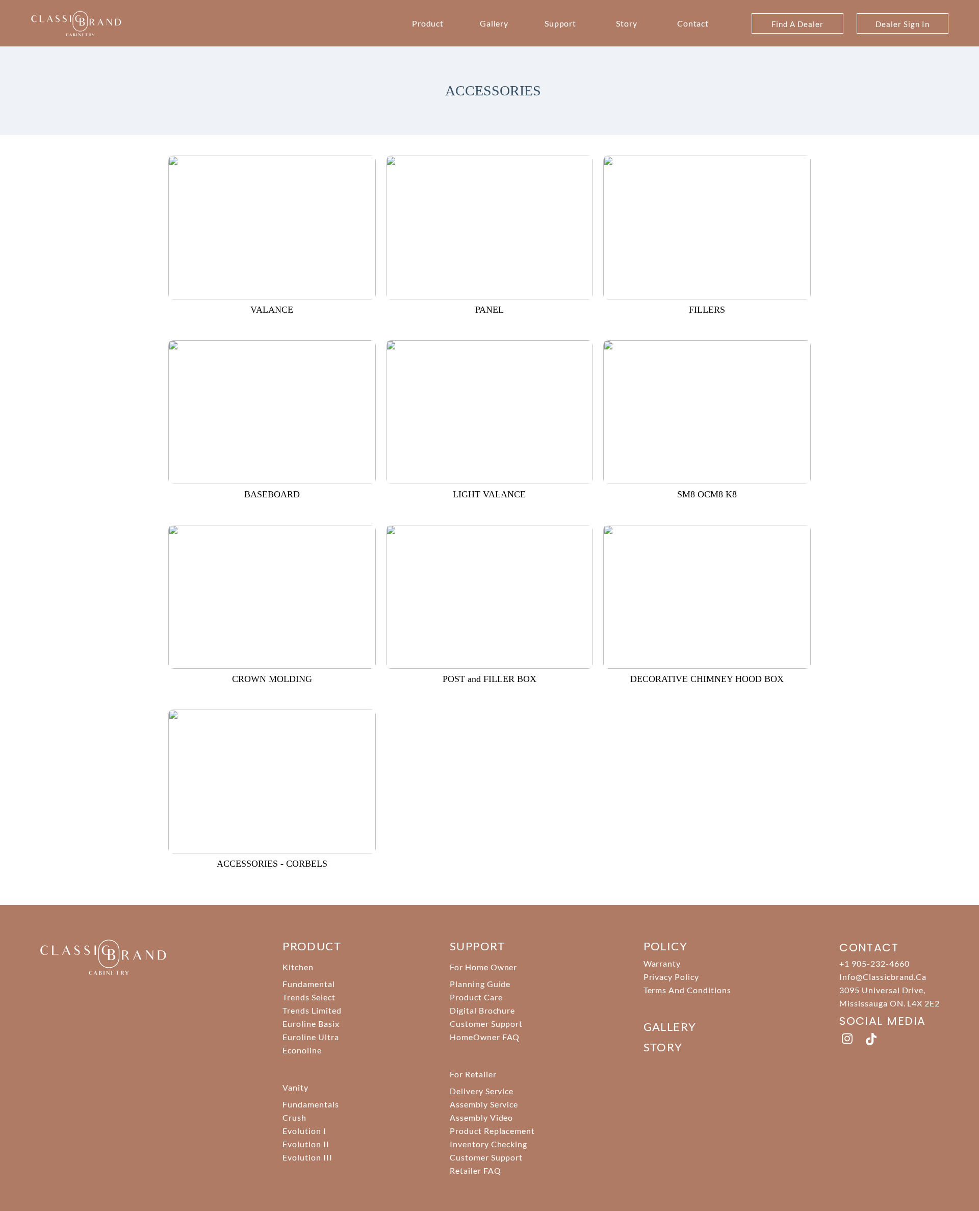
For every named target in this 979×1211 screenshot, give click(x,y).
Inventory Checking (488, 1144)
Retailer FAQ (475, 1170)
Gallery (494, 23)
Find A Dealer (797, 24)
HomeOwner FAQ (485, 1037)
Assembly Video (481, 1117)
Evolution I (304, 1131)
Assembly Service (484, 1104)
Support (561, 23)
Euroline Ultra (310, 1037)
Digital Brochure (482, 1010)
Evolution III (307, 1157)
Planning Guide (480, 984)
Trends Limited (311, 1010)
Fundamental (308, 984)
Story (626, 23)
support (477, 946)
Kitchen (298, 967)
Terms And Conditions (687, 990)
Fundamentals (310, 1104)
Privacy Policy (671, 976)
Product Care (476, 997)
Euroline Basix (310, 1023)
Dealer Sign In (902, 24)
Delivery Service (481, 1091)
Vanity (295, 1087)
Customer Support (486, 1023)
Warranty (662, 963)
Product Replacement (492, 1131)
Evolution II (305, 1144)
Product (428, 23)
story (663, 1047)
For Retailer (473, 1074)
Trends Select (308, 997)
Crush (294, 1117)
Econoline (302, 1050)
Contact (693, 23)
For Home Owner (483, 967)
